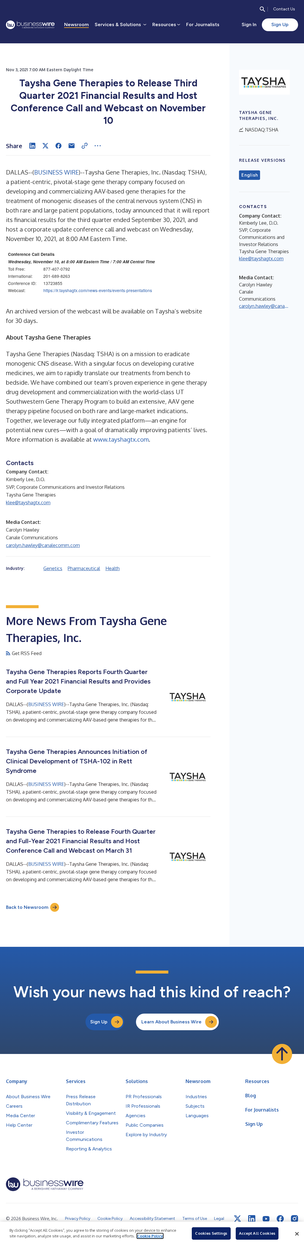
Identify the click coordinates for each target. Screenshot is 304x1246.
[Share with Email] (71, 145)
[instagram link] (294, 1218)
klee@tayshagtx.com (28, 502)
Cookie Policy (150, 1236)
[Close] (297, 1234)
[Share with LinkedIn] (32, 145)
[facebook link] (280, 1218)
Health (112, 568)
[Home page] (30, 24)
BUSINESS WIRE (56, 172)
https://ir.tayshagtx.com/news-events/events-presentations (97, 290)
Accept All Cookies (257, 1233)
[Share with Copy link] (84, 145)
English (249, 175)
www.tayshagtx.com (121, 439)
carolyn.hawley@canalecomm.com (43, 545)
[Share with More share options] (97, 145)
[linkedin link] (251, 1218)
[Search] (262, 9)
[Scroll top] (282, 1054)
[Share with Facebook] (58, 145)
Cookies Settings (211, 1233)
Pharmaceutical (84, 568)
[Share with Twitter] (45, 145)
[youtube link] (266, 1219)
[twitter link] (237, 1218)
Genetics (52, 568)
